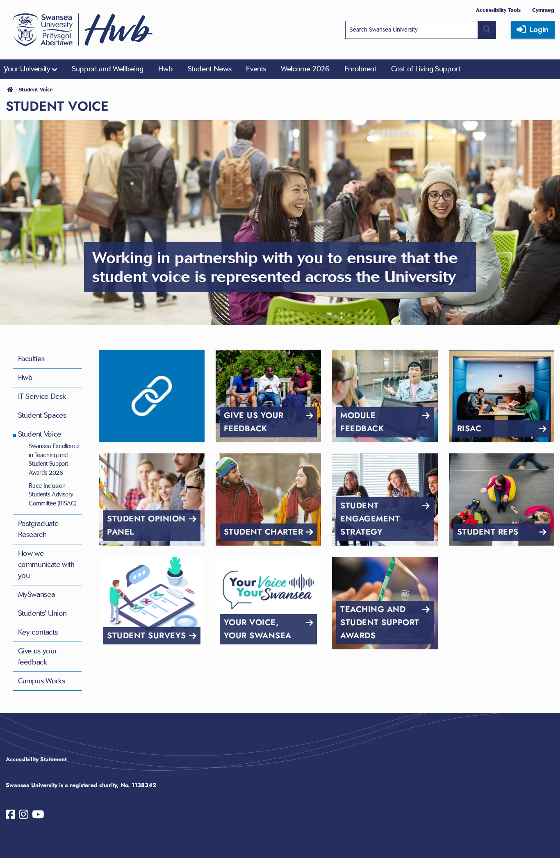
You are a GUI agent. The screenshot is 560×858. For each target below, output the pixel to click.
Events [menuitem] (256, 68)
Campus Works (41, 680)
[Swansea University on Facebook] (10, 816)
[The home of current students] (11, 89)
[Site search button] (487, 30)
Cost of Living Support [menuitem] (425, 68)
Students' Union (42, 613)
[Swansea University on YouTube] (38, 816)
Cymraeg (543, 10)
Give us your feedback (37, 656)
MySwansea (36, 594)
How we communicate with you (46, 564)
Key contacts (38, 632)
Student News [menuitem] (210, 68)
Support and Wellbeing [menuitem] (107, 68)
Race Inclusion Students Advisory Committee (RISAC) (52, 494)
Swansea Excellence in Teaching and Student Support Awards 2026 (54, 459)
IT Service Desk (42, 396)
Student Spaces (42, 415)
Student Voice (39, 434)
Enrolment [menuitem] (360, 68)
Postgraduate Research (38, 529)
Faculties (31, 358)
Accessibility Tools (498, 10)
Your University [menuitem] (27, 68)
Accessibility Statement (36, 759)
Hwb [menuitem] (165, 68)
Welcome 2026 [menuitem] (305, 68)
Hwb (25, 377)
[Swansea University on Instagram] (23, 816)
